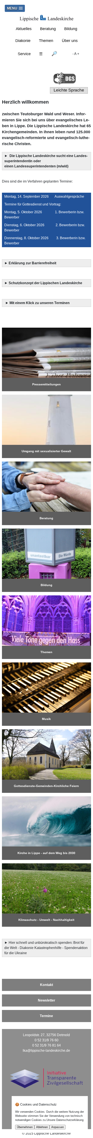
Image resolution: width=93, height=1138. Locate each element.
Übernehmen (25, 1127)
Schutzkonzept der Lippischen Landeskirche (45, 283)
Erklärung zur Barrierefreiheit (33, 263)
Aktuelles (24, 29)
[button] (15, 8)
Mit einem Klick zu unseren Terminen (40, 303)
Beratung (48, 29)
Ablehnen (42, 1127)
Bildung (70, 29)
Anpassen (57, 1127)
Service (24, 54)
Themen (46, 40)
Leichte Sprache (69, 90)
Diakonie (22, 40)
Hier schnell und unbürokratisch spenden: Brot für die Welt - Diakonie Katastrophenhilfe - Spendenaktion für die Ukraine (46, 948)
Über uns (70, 40)
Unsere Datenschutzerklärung (64, 1120)
